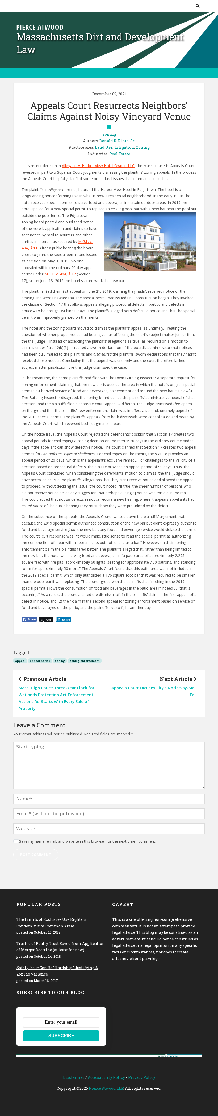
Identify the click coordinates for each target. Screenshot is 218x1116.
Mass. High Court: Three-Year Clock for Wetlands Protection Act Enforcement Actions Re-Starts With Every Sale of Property (56, 698)
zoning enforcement (85, 661)
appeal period (40, 661)
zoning (60, 661)
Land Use (103, 147)
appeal (20, 661)
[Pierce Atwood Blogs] (39, 26)
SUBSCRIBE (61, 1035)
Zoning (109, 134)
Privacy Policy (141, 1077)
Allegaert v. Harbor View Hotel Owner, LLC (98, 165)
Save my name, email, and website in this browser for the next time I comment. (87, 841)
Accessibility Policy (106, 1077)
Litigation (124, 147)
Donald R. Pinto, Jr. (117, 140)
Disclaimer (74, 1077)
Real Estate (119, 153)
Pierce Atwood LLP (106, 1088)
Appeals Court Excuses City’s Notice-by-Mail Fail (153, 691)
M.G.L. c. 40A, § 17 (60, 273)
